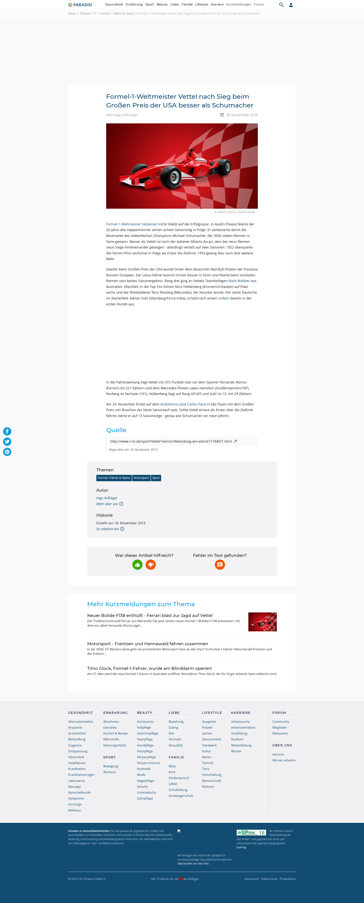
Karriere (217, 4)
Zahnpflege (145, 798)
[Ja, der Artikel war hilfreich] (137, 565)
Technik (207, 763)
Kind (172, 772)
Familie (187, 4)
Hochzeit (175, 739)
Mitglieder (279, 727)
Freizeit (207, 727)
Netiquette (280, 733)
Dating (173, 727)
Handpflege (145, 745)
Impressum (252, 879)
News (72, 13)
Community (280, 722)
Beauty (162, 4)
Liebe (174, 4)
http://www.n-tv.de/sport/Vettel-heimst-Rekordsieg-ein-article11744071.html (171, 441)
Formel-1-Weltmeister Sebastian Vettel (136, 224)
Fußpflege (144, 727)
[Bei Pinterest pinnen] (7, 452)
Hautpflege (145, 751)
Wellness (74, 810)
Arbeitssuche (240, 722)
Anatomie (75, 727)
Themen (85, 13)
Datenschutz (269, 879)
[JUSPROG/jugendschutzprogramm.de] (251, 832)
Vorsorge (75, 804)
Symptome (76, 798)
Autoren (278, 754)
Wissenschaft (211, 781)
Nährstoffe (111, 739)
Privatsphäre (288, 879)
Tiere (205, 769)
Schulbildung (178, 790)
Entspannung (77, 751)
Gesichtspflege (147, 733)
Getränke (110, 727)
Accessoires (145, 722)
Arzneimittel (77, 733)
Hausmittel (76, 757)
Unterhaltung (211, 775)
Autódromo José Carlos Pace (183, 404)
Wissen (236, 751)
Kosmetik (143, 769)
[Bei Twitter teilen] (7, 441)
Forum (259, 4)
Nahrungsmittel (114, 745)
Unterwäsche (146, 792)
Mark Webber (239, 280)
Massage (74, 787)
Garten (207, 733)
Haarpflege (145, 739)
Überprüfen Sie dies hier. (193, 863)
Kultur (206, 751)
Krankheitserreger (81, 775)
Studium (237, 739)
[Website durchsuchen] (281, 4)
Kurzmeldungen (238, 4)
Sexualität (176, 745)
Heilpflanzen (77, 763)
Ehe (171, 733)
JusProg (241, 847)
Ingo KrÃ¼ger (107, 498)
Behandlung (77, 739)
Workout (109, 772)
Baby (172, 766)
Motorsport (141, 477)
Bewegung (110, 766)
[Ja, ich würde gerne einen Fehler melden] (220, 565)
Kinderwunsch (179, 778)
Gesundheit (114, 4)
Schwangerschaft (181, 796)
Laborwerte (76, 781)
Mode (141, 775)
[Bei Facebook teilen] (7, 431)
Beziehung (176, 722)
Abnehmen (111, 722)
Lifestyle (201, 4)
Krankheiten (77, 769)
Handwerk (209, 745)
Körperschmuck (148, 763)
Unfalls (223, 298)
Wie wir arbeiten (284, 760)
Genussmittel (211, 739)
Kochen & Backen (115, 733)
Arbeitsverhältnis (243, 727)
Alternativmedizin (80, 722)
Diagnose (75, 745)
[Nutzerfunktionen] (291, 4)
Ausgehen (209, 722)
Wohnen (208, 787)
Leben (173, 784)
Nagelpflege (145, 781)
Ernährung (134, 4)
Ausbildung (239, 733)
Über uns (282, 745)
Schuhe (142, 787)
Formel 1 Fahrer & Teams (117, 13)
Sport (149, 4)
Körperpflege (146, 757)
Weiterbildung (241, 745)
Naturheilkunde (79, 792)
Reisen (207, 757)
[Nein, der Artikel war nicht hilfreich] (151, 565)
